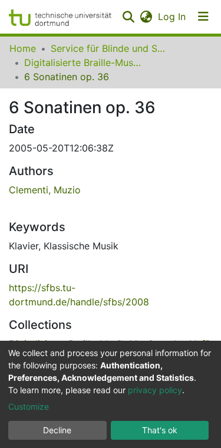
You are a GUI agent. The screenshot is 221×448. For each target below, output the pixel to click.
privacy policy (155, 390)
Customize (28, 406)
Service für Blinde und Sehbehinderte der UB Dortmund (110, 48)
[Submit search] (128, 16)
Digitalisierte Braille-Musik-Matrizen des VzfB (83, 62)
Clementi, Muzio (45, 190)
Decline (57, 430)
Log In (172, 16)
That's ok (159, 430)
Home (22, 48)
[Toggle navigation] (203, 16)
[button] (145, 16)
